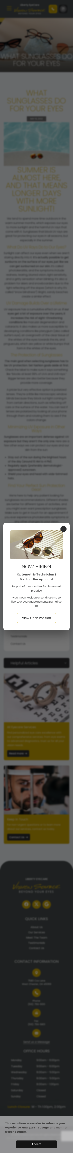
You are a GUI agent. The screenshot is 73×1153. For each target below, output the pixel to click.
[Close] (63, 529)
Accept (36, 1144)
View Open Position (24, 597)
